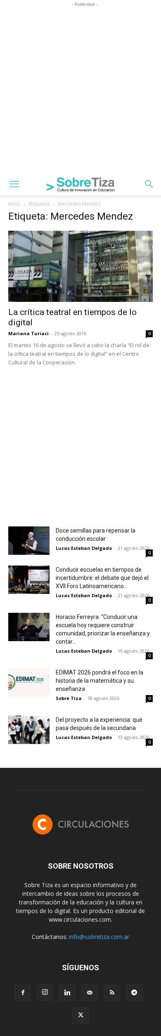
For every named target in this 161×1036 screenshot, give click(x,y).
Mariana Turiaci (28, 333)
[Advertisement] (80, 89)
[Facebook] (22, 993)
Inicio (14, 203)
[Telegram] (134, 993)
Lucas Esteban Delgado (84, 548)
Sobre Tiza (69, 698)
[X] (80, 1015)
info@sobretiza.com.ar (99, 937)
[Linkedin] (67, 993)
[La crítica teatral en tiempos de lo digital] (80, 266)
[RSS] (112, 993)
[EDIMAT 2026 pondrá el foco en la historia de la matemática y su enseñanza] (29, 682)
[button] (14, 184)
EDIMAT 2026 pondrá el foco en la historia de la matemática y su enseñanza (99, 680)
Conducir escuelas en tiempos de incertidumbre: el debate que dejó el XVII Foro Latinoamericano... (102, 577)
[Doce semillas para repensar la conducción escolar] (29, 540)
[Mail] (89, 993)
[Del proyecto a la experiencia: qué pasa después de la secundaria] (29, 730)
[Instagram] (45, 992)
